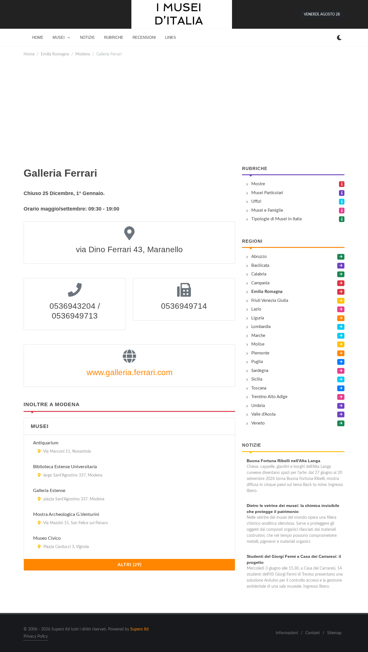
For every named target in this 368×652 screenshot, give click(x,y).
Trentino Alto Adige (269, 397)
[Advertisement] (184, 111)
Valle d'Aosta (263, 414)
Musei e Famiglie (267, 210)
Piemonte (260, 353)
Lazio (256, 309)
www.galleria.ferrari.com (129, 372)
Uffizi (256, 201)
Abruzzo (259, 256)
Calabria (258, 274)
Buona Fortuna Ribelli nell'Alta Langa (283, 460)
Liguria (257, 318)
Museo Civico (47, 538)
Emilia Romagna (55, 54)
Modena (82, 54)
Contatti (312, 633)
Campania (260, 283)
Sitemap (334, 633)
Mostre (258, 184)
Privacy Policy (36, 636)
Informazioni (287, 633)
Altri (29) (129, 564)
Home (29, 54)
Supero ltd (139, 629)
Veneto (258, 423)
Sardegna (259, 371)
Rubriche (254, 168)
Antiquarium (45, 443)
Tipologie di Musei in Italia (276, 219)
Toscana (258, 388)
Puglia (257, 362)
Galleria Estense (49, 490)
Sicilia (256, 379)
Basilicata (260, 265)
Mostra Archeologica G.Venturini (66, 514)
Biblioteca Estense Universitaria (65, 466)
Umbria (258, 406)
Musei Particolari (267, 193)
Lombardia (261, 327)
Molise (257, 344)
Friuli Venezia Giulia (269, 300)
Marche (258, 335)
